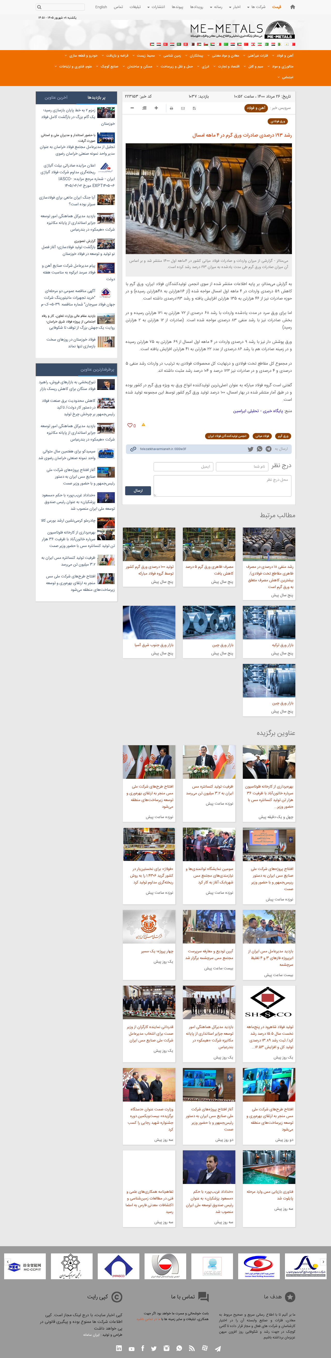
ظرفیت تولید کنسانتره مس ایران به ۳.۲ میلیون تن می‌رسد (209, 790)
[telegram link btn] (218, 1349)
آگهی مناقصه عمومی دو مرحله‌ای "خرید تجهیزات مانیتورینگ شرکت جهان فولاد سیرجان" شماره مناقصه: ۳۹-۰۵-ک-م (78, 298)
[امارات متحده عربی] (152, 44)
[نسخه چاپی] (171, 108)
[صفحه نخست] (292, 7)
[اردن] (199, 44)
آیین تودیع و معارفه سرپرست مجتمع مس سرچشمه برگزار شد (209, 954)
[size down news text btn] (132, 108)
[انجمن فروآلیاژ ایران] (259, 1266)
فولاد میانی (262, 436)
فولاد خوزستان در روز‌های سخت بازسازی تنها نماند (71, 343)
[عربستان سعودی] (179, 44)
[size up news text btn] (156, 108)
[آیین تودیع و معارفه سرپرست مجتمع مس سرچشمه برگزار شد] (209, 927)
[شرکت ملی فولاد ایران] (25, 1266)
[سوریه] (172, 44)
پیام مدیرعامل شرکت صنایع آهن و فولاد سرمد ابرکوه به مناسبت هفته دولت (78, 272)
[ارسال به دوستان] (183, 108)
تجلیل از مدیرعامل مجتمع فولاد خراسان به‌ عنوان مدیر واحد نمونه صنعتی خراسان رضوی (77, 150)
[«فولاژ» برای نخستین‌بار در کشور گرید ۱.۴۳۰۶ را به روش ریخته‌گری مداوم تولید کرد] (149, 844)
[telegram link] (269, 450)
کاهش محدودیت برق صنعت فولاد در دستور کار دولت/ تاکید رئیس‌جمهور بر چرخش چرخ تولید (78, 408)
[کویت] (239, 44)
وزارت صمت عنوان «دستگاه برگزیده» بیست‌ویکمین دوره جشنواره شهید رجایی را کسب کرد (150, 1119)
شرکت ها (258, 7)
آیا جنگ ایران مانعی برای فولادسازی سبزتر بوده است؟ (67, 201)
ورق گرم (283, 436)
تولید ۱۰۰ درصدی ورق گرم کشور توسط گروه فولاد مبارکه (149, 570)
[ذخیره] (194, 108)
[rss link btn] (192, 1349)
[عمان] (206, 44)
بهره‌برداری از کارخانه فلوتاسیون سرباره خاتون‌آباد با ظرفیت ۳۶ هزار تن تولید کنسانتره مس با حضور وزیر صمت (78, 539)
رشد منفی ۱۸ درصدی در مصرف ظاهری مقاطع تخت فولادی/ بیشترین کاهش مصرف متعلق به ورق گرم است (270, 577)
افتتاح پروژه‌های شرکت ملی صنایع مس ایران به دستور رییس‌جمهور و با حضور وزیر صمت (272, 879)
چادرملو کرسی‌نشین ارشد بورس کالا (68, 520)
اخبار (236, 7)
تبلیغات (135, 7)
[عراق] (233, 44)
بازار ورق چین (223, 645)
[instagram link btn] (166, 1349)
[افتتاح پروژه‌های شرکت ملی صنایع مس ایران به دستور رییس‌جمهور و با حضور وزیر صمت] (269, 844)
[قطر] (192, 44)
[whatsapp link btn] (179, 1349)
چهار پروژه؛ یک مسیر (157, 951)
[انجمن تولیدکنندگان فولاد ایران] (212, 1266)
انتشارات (158, 7)
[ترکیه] (165, 44)
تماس (118, 7)
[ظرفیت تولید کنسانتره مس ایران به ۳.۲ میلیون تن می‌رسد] (209, 762)
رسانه (218, 7)
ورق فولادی (277, 121)
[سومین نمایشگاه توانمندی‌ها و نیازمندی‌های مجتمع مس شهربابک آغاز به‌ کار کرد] (209, 844)
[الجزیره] (280, 44)
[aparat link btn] (205, 1348)
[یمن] (159, 44)
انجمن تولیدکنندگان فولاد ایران (227, 436)
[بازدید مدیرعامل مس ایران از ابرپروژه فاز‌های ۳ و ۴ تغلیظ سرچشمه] (269, 927)
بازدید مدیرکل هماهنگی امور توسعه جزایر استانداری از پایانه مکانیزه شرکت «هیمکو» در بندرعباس (209, 1037)
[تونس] (186, 44)
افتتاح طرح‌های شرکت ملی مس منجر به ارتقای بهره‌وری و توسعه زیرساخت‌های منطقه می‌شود (149, 796)
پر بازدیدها (97, 97)
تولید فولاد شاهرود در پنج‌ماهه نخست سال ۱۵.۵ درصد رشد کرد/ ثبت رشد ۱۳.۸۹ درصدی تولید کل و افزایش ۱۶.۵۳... (270, 1037)
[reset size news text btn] (144, 108)
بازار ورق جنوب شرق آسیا (153, 645)
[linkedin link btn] (119, 1349)
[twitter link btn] (154, 1349)
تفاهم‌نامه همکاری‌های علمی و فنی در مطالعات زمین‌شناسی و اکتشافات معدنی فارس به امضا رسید (149, 1202)
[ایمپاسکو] (165, 1266)
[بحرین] (293, 44)
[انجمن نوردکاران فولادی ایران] (306, 1266)
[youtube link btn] (131, 1349)
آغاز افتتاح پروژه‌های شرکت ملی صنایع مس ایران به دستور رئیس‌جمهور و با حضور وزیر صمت (209, 1119)
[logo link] (243, 32)
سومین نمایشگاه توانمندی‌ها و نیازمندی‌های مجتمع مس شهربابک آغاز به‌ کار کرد (209, 876)
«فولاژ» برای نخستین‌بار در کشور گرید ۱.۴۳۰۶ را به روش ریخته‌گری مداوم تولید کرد (151, 876)
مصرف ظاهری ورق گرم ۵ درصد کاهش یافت (209, 570)
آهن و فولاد (256, 108)
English (101, 7)
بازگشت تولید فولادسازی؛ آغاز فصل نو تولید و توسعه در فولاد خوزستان (78, 250)
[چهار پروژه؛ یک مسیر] (149, 927)
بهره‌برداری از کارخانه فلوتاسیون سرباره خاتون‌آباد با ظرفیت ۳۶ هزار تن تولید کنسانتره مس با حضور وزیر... (269, 796)
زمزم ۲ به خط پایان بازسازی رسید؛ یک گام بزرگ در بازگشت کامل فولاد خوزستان (78, 117)
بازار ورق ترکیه (283, 645)
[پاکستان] (266, 44)
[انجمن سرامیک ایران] (118, 1266)
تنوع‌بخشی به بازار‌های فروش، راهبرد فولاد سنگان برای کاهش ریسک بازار (67, 385)
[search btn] (39, 7)
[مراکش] (246, 44)
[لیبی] (226, 44)
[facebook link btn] (142, 1349)
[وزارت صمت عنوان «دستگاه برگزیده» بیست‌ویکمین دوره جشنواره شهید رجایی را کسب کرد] (149, 1085)
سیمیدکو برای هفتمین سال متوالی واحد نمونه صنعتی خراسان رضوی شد (66, 454)
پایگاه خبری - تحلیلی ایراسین (258, 411)
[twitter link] (250, 450)
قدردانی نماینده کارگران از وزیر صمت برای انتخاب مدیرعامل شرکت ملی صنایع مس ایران (150, 1034)
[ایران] (260, 44)
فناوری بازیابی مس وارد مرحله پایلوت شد (270, 1195)
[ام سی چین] (72, 1266)
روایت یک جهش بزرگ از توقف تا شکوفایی (82, 328)
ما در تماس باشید (148, 1319)
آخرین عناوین (56, 97)
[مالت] (219, 44)
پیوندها (177, 7)
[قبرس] (286, 44)
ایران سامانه (91, 1335)
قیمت (276, 7)
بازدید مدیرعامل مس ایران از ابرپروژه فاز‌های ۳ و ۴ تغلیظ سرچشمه (270, 958)
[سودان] (212, 44)
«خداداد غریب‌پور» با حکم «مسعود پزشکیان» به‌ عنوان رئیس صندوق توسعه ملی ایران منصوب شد (209, 1202)
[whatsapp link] (259, 450)
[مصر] (273, 44)
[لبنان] (253, 44)
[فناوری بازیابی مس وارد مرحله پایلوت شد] (269, 1167)
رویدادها (196, 7)
